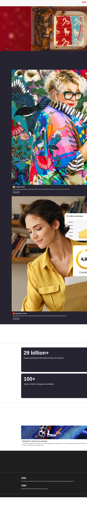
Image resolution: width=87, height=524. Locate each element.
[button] (6, 48)
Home (83, 5)
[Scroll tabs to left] (1, 341)
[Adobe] (84, 2)
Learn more (16, 192)
